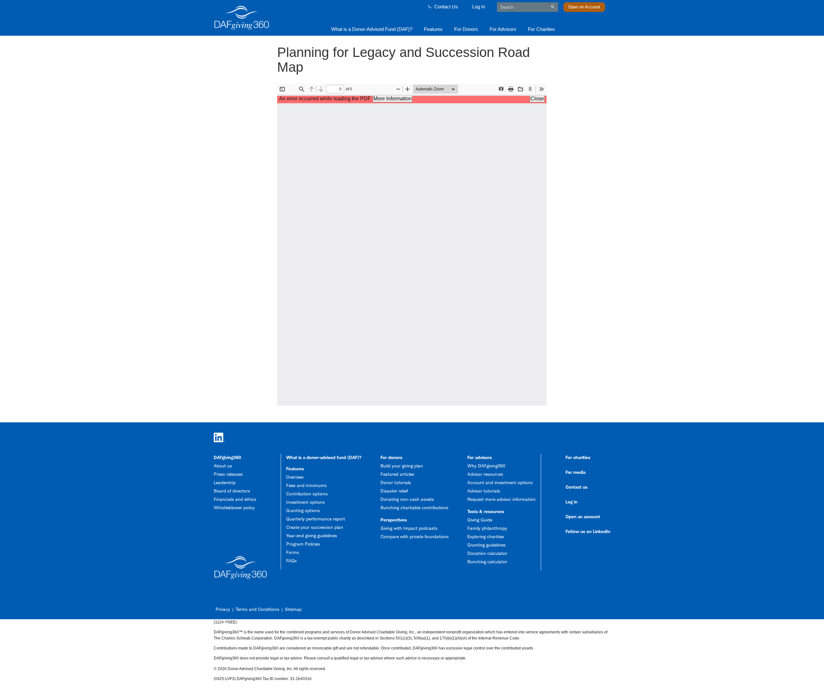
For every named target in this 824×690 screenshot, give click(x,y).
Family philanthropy (487, 528)
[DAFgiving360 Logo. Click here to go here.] (261, 18)
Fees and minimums (306, 485)
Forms (292, 552)
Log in (571, 501)
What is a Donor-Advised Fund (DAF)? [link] (371, 29)
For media (575, 472)
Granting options (303, 510)
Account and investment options (500, 482)
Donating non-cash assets (407, 499)
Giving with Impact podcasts (408, 528)
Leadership (225, 482)
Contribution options (307, 493)
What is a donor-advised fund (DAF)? (323, 457)
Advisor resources (485, 474)
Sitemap (293, 609)
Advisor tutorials (483, 490)
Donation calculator (487, 553)
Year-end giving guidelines (311, 535)
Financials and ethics (235, 499)
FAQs (291, 560)
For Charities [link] (541, 29)
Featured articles (397, 474)
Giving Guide (479, 519)
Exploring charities (485, 536)
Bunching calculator (487, 561)
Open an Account (584, 7)
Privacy (223, 609)
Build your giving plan (401, 465)
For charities (578, 457)
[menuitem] (371, 29)
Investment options (305, 502)
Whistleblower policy (234, 507)
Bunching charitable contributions (414, 507)
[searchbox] (527, 7)
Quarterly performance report (315, 518)
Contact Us (446, 6)
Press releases (228, 474)
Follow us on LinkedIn (588, 531)
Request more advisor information (501, 499)
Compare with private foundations (414, 536)
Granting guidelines (486, 544)
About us (223, 465)
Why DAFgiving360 (486, 465)
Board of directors (232, 490)
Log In (478, 6)
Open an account (583, 516)
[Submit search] (553, 7)
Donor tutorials (395, 482)
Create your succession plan (314, 527)
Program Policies (303, 544)
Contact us (576, 487)
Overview (295, 477)
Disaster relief (394, 490)
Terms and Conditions (257, 609)
